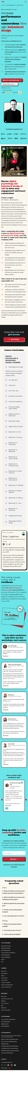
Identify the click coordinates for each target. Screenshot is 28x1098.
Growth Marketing (5, 955)
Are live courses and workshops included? (12, 911)
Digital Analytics (5, 1024)
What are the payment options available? (12, 925)
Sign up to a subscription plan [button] (11, 80)
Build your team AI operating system (9, 1039)
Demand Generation (6, 945)
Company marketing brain (7, 1052)
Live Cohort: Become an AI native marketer (11, 1035)
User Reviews (4, 973)
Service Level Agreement (7, 984)
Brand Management (5, 950)
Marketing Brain (5, 1043)
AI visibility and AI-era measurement (9, 1048)
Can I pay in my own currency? (12, 930)
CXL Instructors (5, 1003)
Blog (2, 1005)
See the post (5, 656)
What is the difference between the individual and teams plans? (13, 898)
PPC (2, 961)
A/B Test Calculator (5, 1010)
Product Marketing (5, 957)
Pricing (2, 975)
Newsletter (4, 1007)
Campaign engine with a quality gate (9, 1046)
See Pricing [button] (15, 339)
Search (2, 959)
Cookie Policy (4, 980)
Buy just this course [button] (8, 84)
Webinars (3, 1001)
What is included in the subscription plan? (13, 904)
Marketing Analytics (6, 948)
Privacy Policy (4, 978)
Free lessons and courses (7, 998)
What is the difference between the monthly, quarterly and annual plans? (13, 892)
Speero (5, 755)
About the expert (8, 532)
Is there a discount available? (12, 934)
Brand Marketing (5, 1026)
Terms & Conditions (6, 982)
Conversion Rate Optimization (8, 952)
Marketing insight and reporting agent (10, 1050)
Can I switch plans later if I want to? (14, 916)
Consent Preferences (6, 987)
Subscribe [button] (13, 859)
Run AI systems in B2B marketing (9, 1041)
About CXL (3, 971)
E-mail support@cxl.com (6, 1062)
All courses (3, 996)
